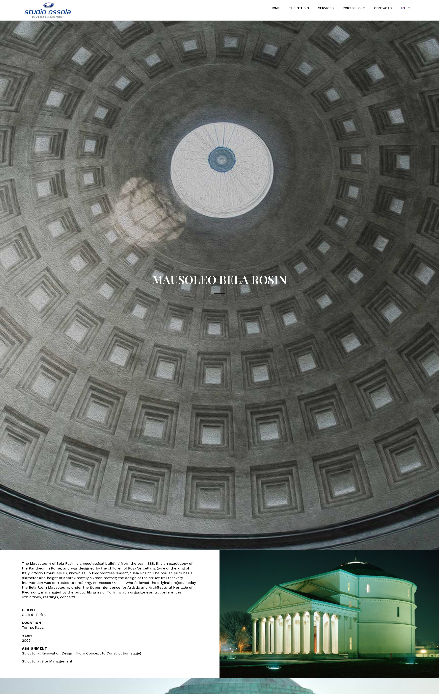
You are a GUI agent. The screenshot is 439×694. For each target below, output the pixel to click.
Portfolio (352, 8)
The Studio (299, 8)
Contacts (383, 8)
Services (326, 8)
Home (275, 8)
